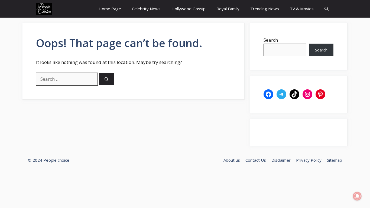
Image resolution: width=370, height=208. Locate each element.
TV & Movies (302, 8)
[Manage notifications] (357, 196)
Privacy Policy (309, 160)
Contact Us (255, 160)
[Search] (106, 79)
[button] (326, 9)
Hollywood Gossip (188, 8)
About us (231, 160)
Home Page (110, 8)
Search (271, 40)
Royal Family (227, 8)
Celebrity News (146, 8)
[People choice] (44, 9)
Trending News (264, 8)
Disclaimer (281, 160)
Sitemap (334, 160)
